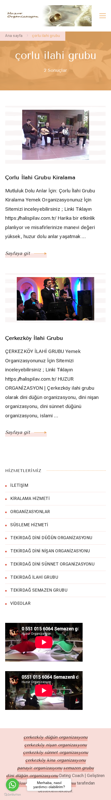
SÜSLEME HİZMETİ (29, 524)
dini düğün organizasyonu (32, 775)
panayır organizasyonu (39, 767)
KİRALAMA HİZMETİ (30, 498)
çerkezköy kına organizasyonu (55, 760)
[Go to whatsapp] (12, 784)
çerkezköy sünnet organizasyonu (55, 752)
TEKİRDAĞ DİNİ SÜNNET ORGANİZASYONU (52, 564)
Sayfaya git (18, 253)
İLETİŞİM (19, 485)
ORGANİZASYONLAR (30, 511)
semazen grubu (78, 767)
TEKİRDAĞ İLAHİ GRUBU (34, 577)
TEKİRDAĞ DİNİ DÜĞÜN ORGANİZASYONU (51, 537)
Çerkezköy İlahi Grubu (34, 338)
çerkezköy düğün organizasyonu (55, 737)
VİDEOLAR (20, 603)
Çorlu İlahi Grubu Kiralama (40, 178)
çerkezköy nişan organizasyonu (55, 744)
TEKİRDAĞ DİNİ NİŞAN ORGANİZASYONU (50, 550)
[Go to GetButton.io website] (12, 794)
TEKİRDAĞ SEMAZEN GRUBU (38, 590)
